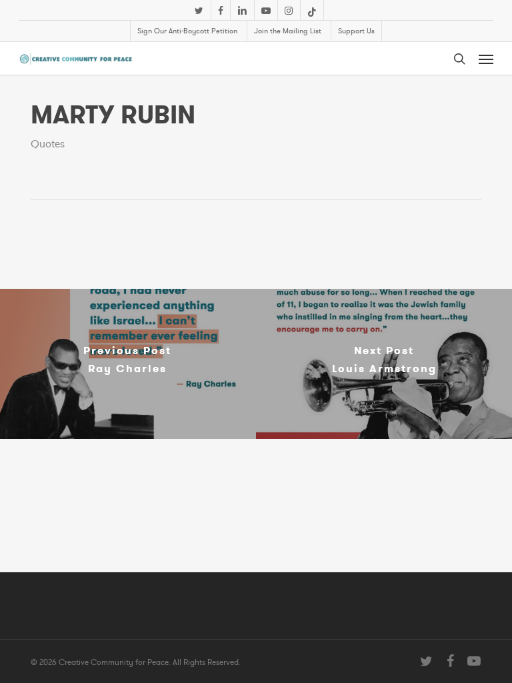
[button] (486, 58)
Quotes (48, 144)
